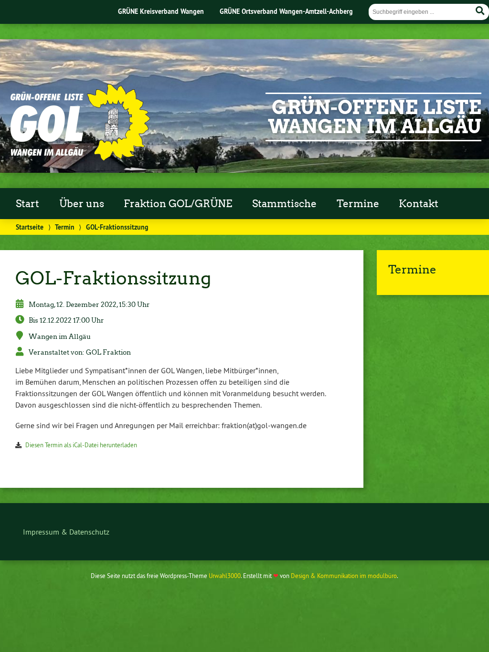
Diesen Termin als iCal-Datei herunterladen (81, 445)
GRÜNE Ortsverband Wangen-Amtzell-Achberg (286, 11)
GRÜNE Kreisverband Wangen (161, 11)
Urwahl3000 (225, 575)
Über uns (81, 204)
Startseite (29, 226)
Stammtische (284, 204)
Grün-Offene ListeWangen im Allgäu (374, 117)
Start (27, 204)
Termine (358, 204)
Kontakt (418, 204)
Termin (64, 226)
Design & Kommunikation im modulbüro (344, 575)
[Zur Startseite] (79, 158)
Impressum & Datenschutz (66, 531)
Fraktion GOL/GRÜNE (178, 204)
